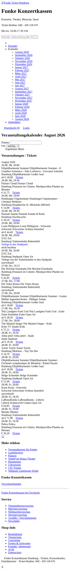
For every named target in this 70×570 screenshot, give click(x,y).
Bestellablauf (15, 534)
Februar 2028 (22, 106)
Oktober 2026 (22, 58)
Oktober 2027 (22, 94)
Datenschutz (14, 552)
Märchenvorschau (17, 508)
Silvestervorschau (17, 514)
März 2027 (21, 73)
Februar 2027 (22, 70)
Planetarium (14, 461)
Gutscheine (14, 540)
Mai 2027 (20, 79)
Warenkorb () (11, 127)
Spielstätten (14, 122)
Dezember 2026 (23, 64)
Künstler (12, 46)
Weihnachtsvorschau (19, 511)
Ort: (3, 145)
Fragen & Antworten (19, 543)
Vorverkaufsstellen (11, 483)
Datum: (5, 142)
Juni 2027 (20, 82)
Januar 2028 (21, 103)
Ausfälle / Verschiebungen (22, 518)
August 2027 (22, 88)
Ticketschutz (15, 537)
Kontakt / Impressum (19, 546)
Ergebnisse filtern (14, 149)
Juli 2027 (20, 85)
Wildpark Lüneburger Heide (23, 470)
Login (26, 127)
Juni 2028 (20, 116)
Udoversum (14, 464)
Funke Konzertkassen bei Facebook (20, 492)
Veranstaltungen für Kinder (22, 449)
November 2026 (23, 61)
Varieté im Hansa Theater (21, 458)
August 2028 (22, 119)
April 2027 (21, 76)
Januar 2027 (21, 67)
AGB (11, 549)
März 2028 (21, 110)
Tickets (19, 177)
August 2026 (22, 52)
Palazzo (12, 455)
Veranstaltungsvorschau (20, 505)
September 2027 (23, 91)
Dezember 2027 (23, 100)
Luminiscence (15, 452)
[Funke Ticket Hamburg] (15, 2)
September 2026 (23, 55)
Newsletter (14, 521)
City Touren (14, 467)
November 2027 (23, 97)
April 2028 (21, 113)
